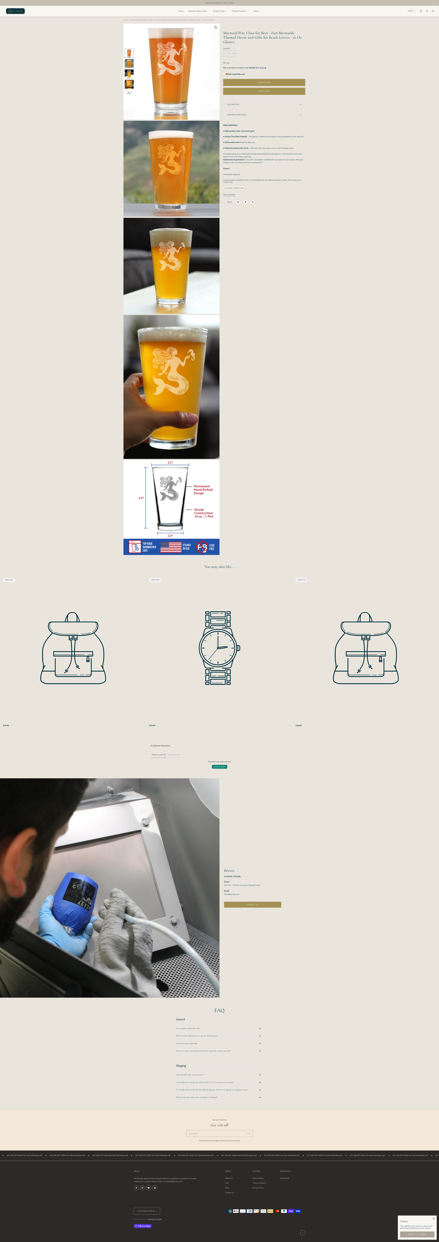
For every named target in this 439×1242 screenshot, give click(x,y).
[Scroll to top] (302, 1232)
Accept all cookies (417, 1234)
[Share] (238, 202)
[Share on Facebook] (245, 202)
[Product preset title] (73, 648)
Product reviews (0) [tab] (159, 755)
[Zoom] (215, 27)
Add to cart (264, 82)
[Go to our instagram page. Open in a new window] (142, 1187)
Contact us (253, 904)
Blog (227, 1188)
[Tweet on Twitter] (252, 202)
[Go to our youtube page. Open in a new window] (148, 1187)
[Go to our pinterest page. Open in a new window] (154, 1187)
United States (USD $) (146, 1211)
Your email (193, 1133)
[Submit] (249, 1133)
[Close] (433, 1218)
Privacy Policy (258, 1188)
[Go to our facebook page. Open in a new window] (136, 1187)
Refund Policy (258, 1178)
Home (125, 20)
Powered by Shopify (154, 1219)
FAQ (227, 1183)
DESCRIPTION (233, 104)
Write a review (219, 767)
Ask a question (229, 194)
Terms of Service (259, 1183)
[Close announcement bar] (433, 2)
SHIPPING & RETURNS (236, 115)
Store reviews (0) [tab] (173, 755)
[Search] (427, 11)
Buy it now (264, 91)
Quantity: (226, 49)
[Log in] (420, 11)
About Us (229, 1178)
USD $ (410, 11)
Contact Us (229, 1192)
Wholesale (284, 1178)
